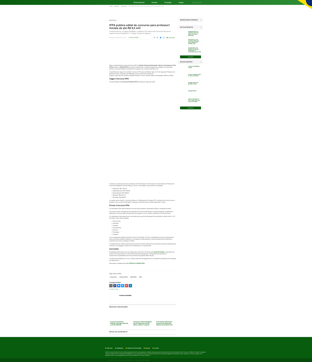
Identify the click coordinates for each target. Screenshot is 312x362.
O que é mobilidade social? (193, 66)
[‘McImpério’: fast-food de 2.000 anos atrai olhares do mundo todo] (183, 41)
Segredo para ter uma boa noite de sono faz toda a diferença (193, 33)
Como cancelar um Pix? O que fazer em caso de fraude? (194, 100)
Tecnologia (168, 2)
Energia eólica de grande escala (193, 83)
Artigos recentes (186, 62)
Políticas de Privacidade (134, 348)
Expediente (120, 348)
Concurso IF (113, 277)
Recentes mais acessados (189, 20)
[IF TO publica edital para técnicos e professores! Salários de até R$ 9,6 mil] (165, 319)
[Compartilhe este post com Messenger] (160, 37)
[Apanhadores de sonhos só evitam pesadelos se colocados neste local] (183, 49)
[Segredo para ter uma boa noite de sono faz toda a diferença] (183, 33)
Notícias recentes (186, 27)
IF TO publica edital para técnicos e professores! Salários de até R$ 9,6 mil (164, 323)
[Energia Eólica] (183, 92)
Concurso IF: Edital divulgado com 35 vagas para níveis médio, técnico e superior (142, 323)
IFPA (140, 277)
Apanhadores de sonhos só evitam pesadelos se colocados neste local (194, 50)
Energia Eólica (192, 90)
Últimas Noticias (139, 2)
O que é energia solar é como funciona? (194, 75)
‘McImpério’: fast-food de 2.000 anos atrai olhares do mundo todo (193, 41)
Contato (156, 348)
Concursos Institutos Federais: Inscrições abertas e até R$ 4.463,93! (119, 323)
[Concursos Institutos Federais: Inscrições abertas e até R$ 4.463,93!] (119, 319)
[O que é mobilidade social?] (183, 68)
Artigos (181, 2)
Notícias (112, 20)
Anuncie (147, 348)
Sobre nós (110, 348)
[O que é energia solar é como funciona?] (183, 76)
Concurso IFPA (123, 277)
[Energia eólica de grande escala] (183, 84)
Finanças (154, 2)
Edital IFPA (133, 277)
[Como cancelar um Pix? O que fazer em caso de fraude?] (183, 101)
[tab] (190, 20)
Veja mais (190, 57)
